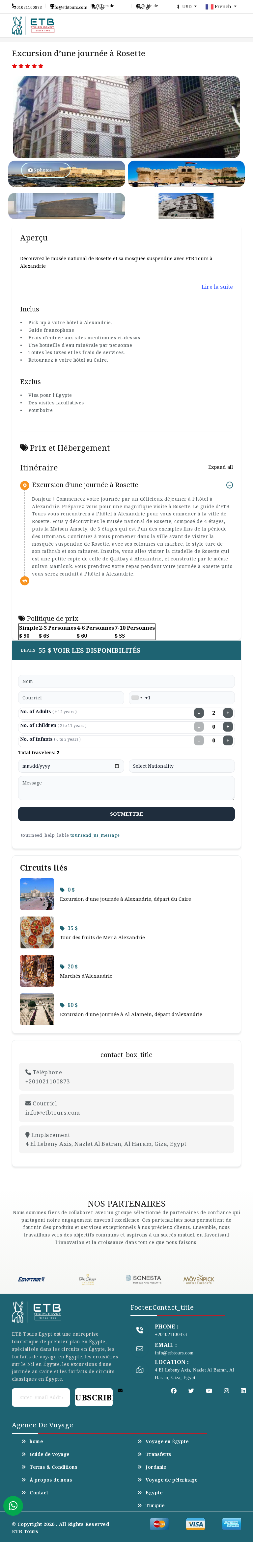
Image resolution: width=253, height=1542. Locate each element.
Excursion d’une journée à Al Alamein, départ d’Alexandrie (131, 1014)
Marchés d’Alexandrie (86, 975)
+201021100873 (27, 6)
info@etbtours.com (68, 6)
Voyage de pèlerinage (171, 1480)
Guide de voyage (147, 6)
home (36, 1441)
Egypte (154, 1492)
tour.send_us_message (95, 835)
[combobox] (136, 698)
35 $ (73, 928)
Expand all (220, 467)
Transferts (158, 1454)
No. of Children (53, 725)
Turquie (155, 1505)
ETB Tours (25, 1531)
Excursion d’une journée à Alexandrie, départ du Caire (125, 899)
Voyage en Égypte (167, 1441)
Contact (39, 1492)
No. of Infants (50, 739)
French (223, 6)
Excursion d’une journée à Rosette (85, 485)
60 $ (73, 1005)
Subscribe (94, 1397)
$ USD (185, 6)
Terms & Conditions (53, 1467)
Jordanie (156, 1467)
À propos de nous (51, 1480)
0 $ (71, 889)
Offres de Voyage (103, 6)
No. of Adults (48, 711)
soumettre (126, 813)
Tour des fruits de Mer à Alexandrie (102, 937)
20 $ (73, 966)
